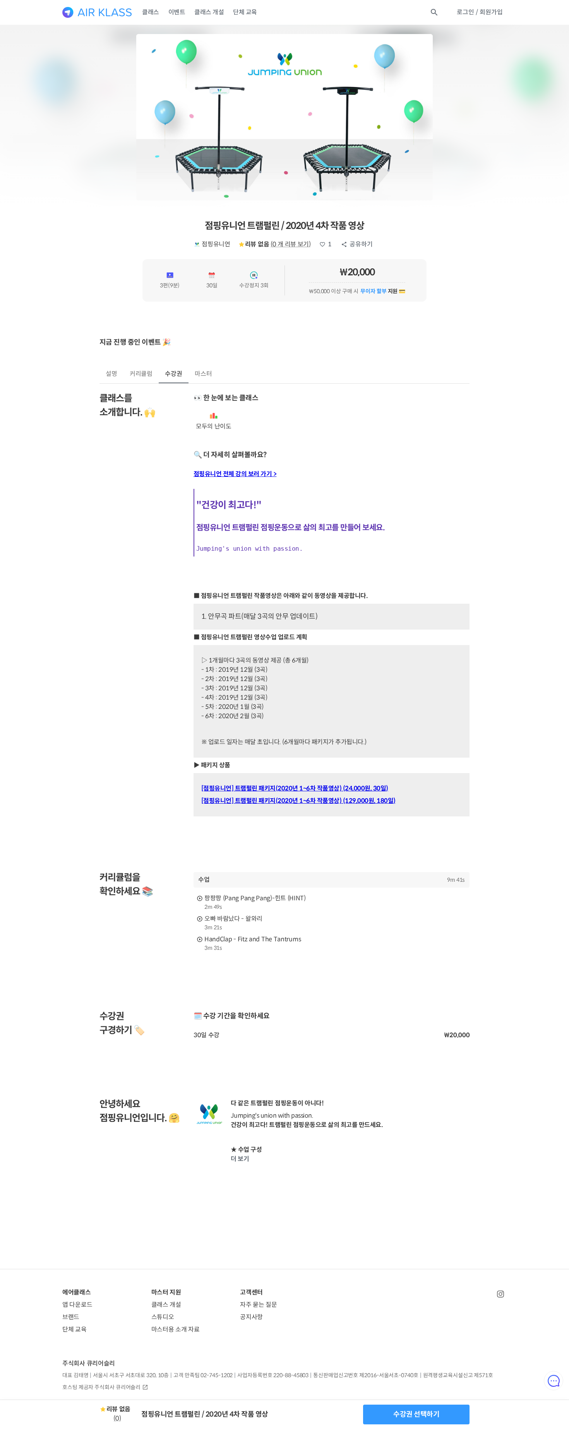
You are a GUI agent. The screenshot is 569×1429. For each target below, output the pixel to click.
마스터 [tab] (203, 374)
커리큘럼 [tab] (141, 374)
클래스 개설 (209, 12)
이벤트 (176, 12)
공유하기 (361, 244)
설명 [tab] (111, 374)
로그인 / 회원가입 (480, 12)
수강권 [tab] (173, 374)
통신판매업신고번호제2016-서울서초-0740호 (365, 1375)
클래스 (150, 12)
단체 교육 (245, 12)
